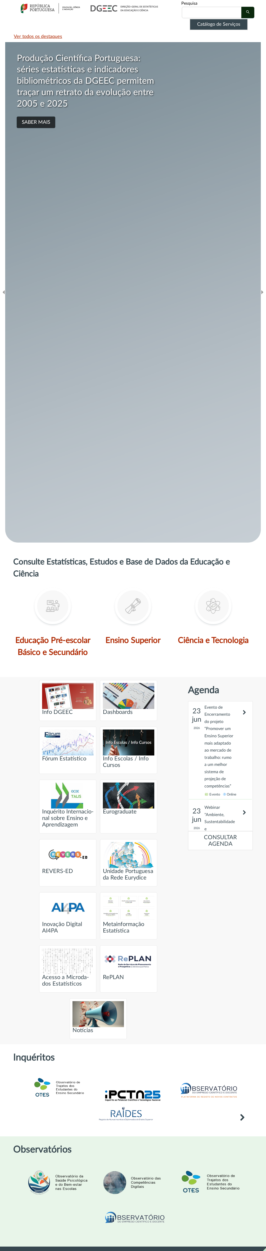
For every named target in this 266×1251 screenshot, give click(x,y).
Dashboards (118, 712)
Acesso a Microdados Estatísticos (65, 981)
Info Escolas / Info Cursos (126, 762)
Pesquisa (189, 3)
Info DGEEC (57, 712)
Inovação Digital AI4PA (62, 928)
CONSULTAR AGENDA (220, 841)
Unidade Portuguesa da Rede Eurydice (128, 875)
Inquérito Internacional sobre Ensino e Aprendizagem (68, 818)
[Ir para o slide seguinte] (262, 292)
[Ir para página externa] (126, 1122)
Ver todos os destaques (38, 36)
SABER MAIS (36, 122)
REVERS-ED (57, 871)
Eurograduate (120, 812)
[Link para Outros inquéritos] (242, 1120)
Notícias (82, 1030)
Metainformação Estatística (123, 928)
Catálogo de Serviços (218, 24)
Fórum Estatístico (64, 758)
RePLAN (113, 977)
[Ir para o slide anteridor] (3, 292)
